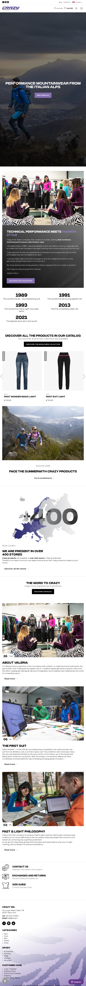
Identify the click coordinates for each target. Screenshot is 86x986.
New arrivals (43, 95)
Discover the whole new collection (43, 344)
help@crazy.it (12, 918)
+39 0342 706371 (12, 916)
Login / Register (10, 969)
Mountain (7, 960)
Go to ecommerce (43, 478)
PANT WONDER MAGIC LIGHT (20, 396)
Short (6, 936)
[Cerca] (76, 8)
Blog (60, 2)
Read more (9, 679)
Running (7, 954)
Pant (6, 934)
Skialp (6, 956)
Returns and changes (12, 973)
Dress (6, 943)
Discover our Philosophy (20, 281)
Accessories (8, 951)
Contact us (66, 2)
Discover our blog (43, 591)
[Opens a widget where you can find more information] (76, 982)
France (78, 2)
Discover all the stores (15, 569)
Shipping (7, 976)
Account (60, 8)
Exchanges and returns (29, 875)
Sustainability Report (12, 978)
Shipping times (10, 971)
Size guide (19, 884)
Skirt (5, 938)
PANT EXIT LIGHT (55, 396)
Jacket (6, 941)
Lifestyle (7, 958)
